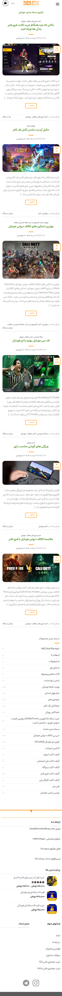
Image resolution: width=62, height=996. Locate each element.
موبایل (23, 21)
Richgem (45, 849)
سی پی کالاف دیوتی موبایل (46, 736)
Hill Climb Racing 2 (50, 649)
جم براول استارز (52, 693)
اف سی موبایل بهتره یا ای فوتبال (31, 341)
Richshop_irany (42, 859)
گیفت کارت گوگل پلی (49, 780)
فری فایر (34, 21)
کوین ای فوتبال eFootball (47, 742)
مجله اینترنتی (23, 222)
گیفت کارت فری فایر (50, 774)
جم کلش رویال (52, 713)
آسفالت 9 (55, 655)
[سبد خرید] (5, 3)
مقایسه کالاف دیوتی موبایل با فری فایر (31, 539)
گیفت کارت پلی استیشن (48, 761)
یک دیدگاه (6, 117)
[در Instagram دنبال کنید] (36, 985)
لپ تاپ (31, 222)
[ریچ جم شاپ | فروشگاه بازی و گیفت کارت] (31, 3)
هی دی (56, 787)
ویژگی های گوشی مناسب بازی (31, 446)
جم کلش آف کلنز (52, 706)
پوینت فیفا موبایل (51, 687)
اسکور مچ (55, 668)
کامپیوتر (37, 222)
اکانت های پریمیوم (50, 674)
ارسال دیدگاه (7, 213)
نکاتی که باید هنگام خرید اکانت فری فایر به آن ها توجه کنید (31, 27)
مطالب (28, 21)
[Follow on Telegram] (26, 985)
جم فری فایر (54, 700)
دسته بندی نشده (51, 729)
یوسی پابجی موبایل (50, 793)
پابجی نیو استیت (52, 681)
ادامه (31, 105)
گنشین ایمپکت (52, 749)
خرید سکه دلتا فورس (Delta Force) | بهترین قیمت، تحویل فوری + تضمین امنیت (35, 721)
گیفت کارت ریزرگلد (51, 768)
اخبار (39, 21)
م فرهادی (19, 38)
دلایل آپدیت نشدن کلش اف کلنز (31, 130)
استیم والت (54, 662)
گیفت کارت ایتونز (52, 755)
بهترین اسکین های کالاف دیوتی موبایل (31, 226)
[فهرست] (58, 4)
